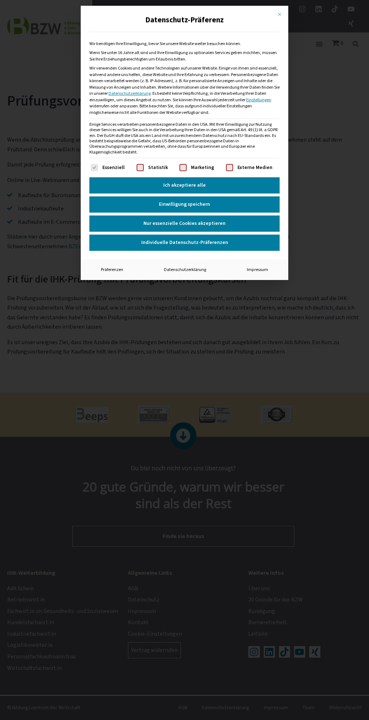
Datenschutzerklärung (129, 93)
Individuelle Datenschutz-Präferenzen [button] (184, 242)
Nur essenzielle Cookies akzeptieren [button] (184, 223)
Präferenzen (112, 269)
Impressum (257, 269)
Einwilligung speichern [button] (184, 204)
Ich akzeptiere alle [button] (184, 185)
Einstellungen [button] (258, 100)
